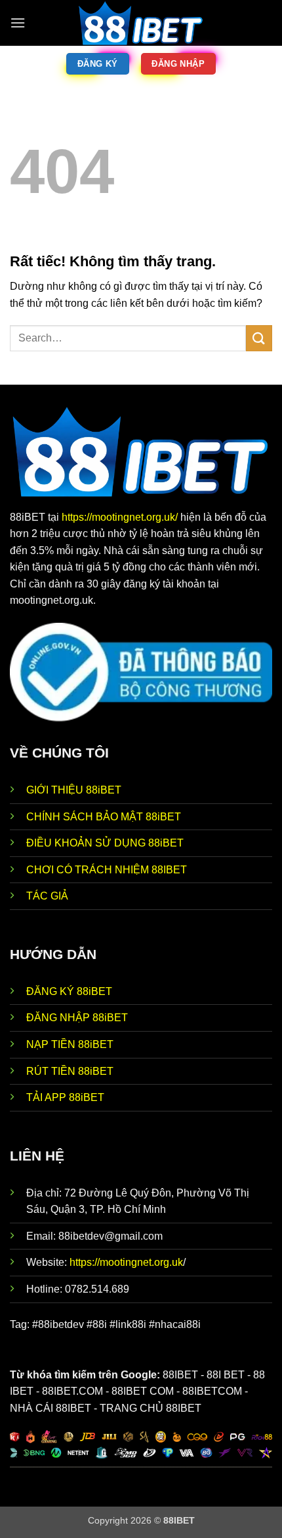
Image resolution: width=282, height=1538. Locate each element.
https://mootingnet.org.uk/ (121, 517)
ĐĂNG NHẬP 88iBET (77, 1017)
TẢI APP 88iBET (65, 1097)
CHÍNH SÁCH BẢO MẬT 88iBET (103, 816)
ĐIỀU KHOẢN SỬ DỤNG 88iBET (105, 842)
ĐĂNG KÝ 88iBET (69, 991)
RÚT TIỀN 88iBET (69, 1071)
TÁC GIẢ (47, 895)
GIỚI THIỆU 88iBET (73, 789)
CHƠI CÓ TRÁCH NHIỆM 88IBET (106, 869)
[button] (18, 23)
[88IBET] (141, 23)
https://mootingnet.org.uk (126, 1262)
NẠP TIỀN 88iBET (69, 1044)
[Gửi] (259, 338)
